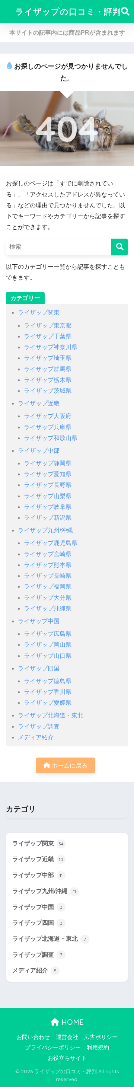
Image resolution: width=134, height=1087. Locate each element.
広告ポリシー (101, 1037)
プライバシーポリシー (53, 1048)
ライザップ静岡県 (47, 463)
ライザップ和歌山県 (50, 438)
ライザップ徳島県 (47, 681)
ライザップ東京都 (47, 325)
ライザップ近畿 (39, 403)
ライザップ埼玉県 (47, 358)
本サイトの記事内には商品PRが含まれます (67, 32)
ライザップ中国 (39, 621)
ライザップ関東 (39, 312)
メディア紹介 (36, 737)
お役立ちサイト (67, 1058)
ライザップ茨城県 (47, 391)
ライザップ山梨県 (47, 496)
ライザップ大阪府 (47, 416)
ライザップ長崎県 (47, 576)
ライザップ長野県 (47, 485)
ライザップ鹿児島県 (50, 543)
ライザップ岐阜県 (47, 507)
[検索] (119, 247)
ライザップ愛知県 (47, 474)
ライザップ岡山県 (47, 644)
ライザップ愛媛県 (47, 702)
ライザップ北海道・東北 (50, 715)
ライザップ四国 (39, 668)
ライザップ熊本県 (47, 565)
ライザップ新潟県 (47, 517)
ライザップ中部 (39, 450)
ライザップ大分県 (47, 597)
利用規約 (98, 1048)
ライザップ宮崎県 (47, 554)
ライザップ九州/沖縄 (45, 530)
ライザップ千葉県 (47, 336)
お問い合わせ (33, 1037)
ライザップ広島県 (47, 634)
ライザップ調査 (39, 726)
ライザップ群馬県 (47, 369)
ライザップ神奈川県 (50, 347)
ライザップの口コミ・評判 (68, 11)
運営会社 (67, 1037)
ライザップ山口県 (47, 656)
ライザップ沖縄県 (47, 608)
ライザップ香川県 (47, 692)
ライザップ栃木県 (47, 380)
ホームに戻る (68, 765)
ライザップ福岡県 (47, 586)
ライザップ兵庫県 (47, 427)
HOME (71, 1022)
